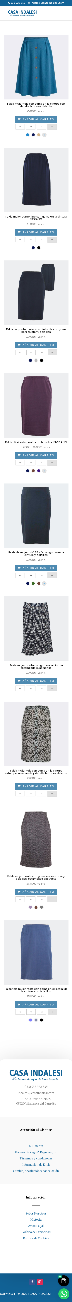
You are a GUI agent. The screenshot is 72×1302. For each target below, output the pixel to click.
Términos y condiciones (36, 1158)
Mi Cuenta (36, 1146)
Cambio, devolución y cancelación (36, 1171)
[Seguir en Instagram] (40, 1245)
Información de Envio (36, 1164)
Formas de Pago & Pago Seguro (36, 1152)
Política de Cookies (36, 1238)
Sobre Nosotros (36, 1213)
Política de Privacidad (36, 1232)
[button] (63, 1280)
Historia (36, 1219)
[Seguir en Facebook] (32, 1245)
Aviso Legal (36, 1226)
